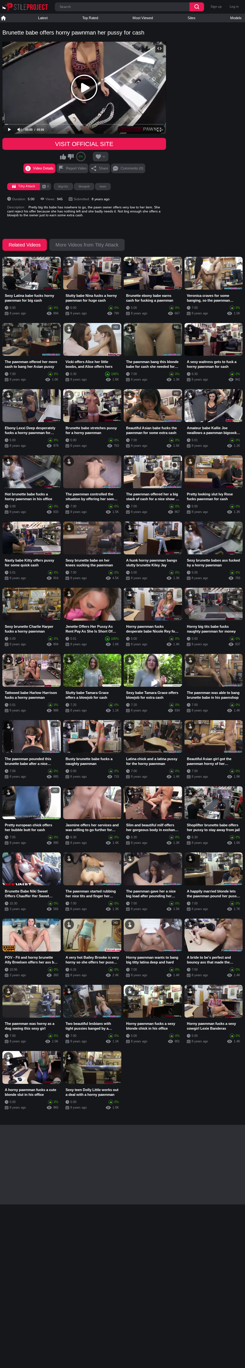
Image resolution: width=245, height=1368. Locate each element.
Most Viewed (143, 18)
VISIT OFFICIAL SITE (84, 144)
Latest (43, 18)
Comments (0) (132, 168)
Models (236, 18)
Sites (191, 18)
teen (103, 186)
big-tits (63, 186)
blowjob (84, 186)
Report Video (76, 168)
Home (3, 18)
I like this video (63, 156)
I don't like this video (70, 156)
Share (103, 168)
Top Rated (90, 18)
